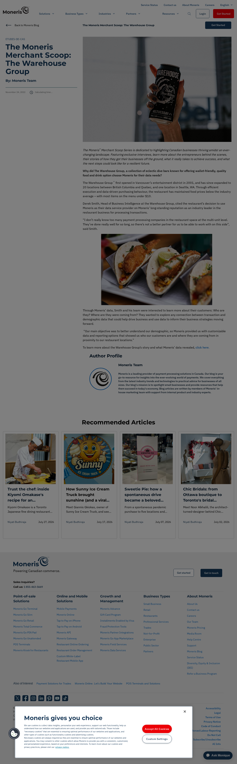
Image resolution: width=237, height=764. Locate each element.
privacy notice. (62, 747)
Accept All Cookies (157, 729)
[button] (14, 734)
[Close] (185, 711)
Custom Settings (157, 739)
